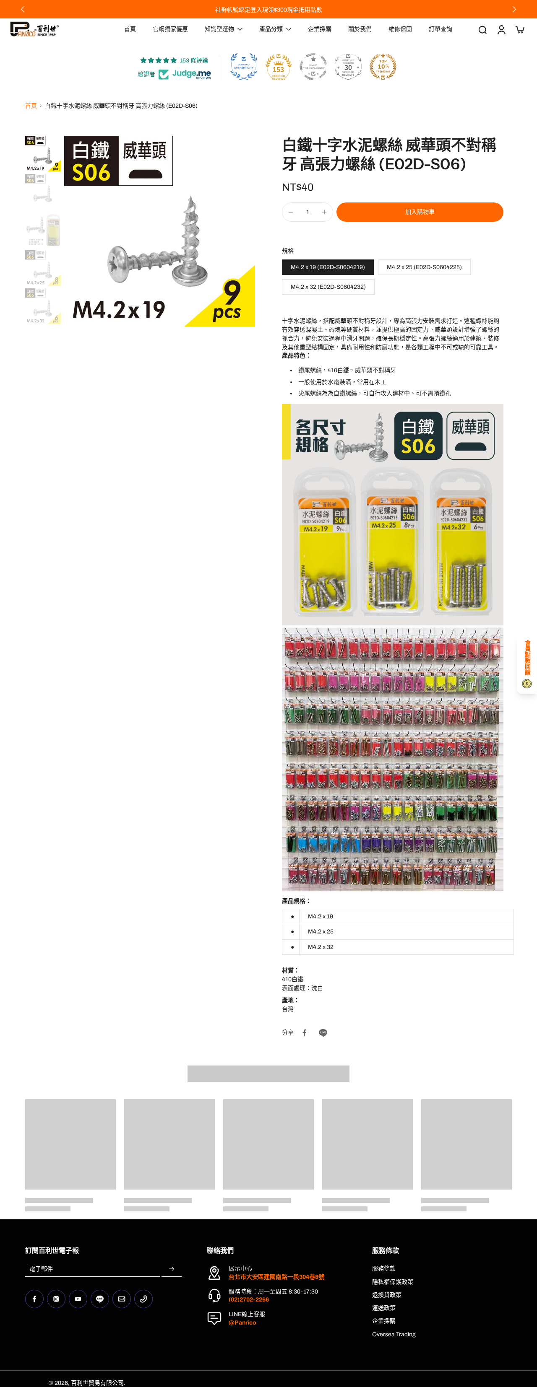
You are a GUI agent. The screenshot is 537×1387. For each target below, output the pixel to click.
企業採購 (384, 1321)
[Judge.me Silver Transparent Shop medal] (313, 66)
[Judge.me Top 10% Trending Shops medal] (383, 66)
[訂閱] (172, 1269)
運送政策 (384, 1308)
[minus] (290, 212)
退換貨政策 (386, 1295)
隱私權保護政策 (392, 1282)
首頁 (31, 106)
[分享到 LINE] (323, 1033)
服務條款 (384, 1268)
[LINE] (100, 1299)
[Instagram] (56, 1299)
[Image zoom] (159, 231)
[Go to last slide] (22, 9)
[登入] (501, 29)
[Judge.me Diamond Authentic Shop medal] (243, 66)
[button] (419, 212)
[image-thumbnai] (43, 153)
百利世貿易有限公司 (97, 1383)
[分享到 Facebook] (304, 1033)
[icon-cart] (519, 29)
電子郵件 (41, 1269)
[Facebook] (34, 1299)
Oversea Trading (394, 1334)
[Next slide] (514, 9)
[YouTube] (78, 1299)
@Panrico (242, 1323)
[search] (482, 29)
